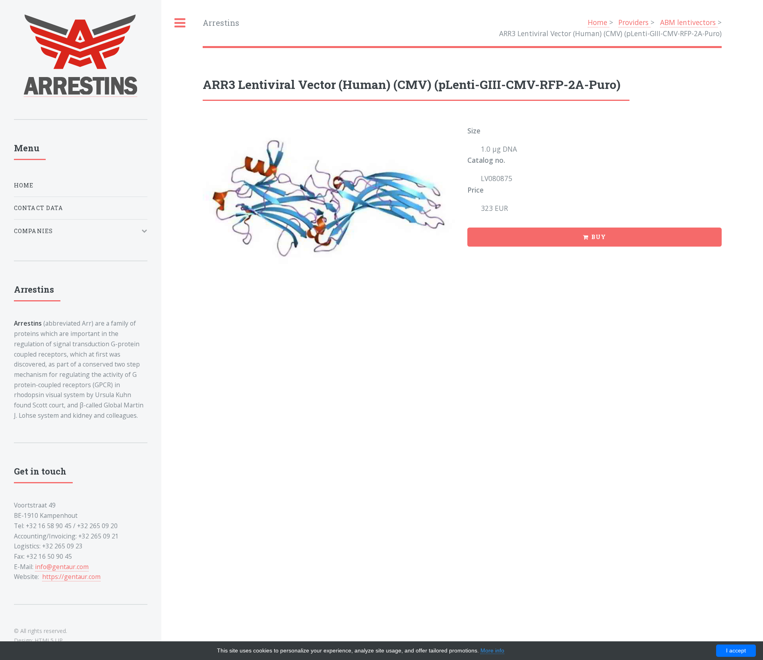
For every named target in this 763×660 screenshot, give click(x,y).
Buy (598, 237)
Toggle (180, 23)
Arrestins (221, 23)
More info (492, 650)
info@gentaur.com (62, 566)
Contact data (38, 208)
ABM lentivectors (689, 22)
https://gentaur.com (71, 576)
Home (598, 22)
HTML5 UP (49, 640)
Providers (634, 22)
